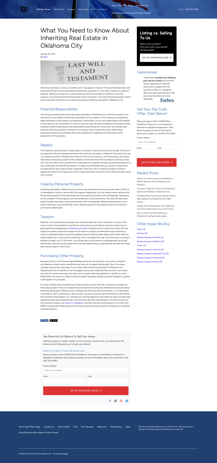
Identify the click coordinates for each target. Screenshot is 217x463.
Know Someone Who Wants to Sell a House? (131, 13)
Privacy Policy (116, 427)
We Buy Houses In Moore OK (150, 261)
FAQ (92, 9)
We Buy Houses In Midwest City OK (153, 253)
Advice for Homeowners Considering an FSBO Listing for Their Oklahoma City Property (155, 181)
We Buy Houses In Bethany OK (150, 241)
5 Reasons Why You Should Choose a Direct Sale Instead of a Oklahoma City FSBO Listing (156, 198)
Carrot (65, 454)
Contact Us (102, 9)
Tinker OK (141, 245)
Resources (102, 427)
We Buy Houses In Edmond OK (151, 257)
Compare (71, 9)
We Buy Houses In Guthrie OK (150, 237)
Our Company (142, 5)
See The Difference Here (155, 57)
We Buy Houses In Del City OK (150, 249)
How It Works (59, 9)
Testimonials (83, 9)
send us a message (73, 303)
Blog (128, 427)
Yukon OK (141, 229)
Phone (46, 376)
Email (90, 376)
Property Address (50, 366)
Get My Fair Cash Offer (84, 390)
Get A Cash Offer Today (122, 5)
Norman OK (142, 233)
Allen (45, 57)
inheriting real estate (78, 228)
